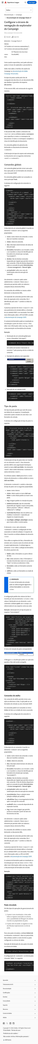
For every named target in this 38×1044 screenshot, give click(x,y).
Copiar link (16, 37)
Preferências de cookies (10, 1033)
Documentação (8, 15)
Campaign (19, 15)
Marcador (8, 37)
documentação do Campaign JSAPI (15, 317)
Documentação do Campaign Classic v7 (19, 18)
